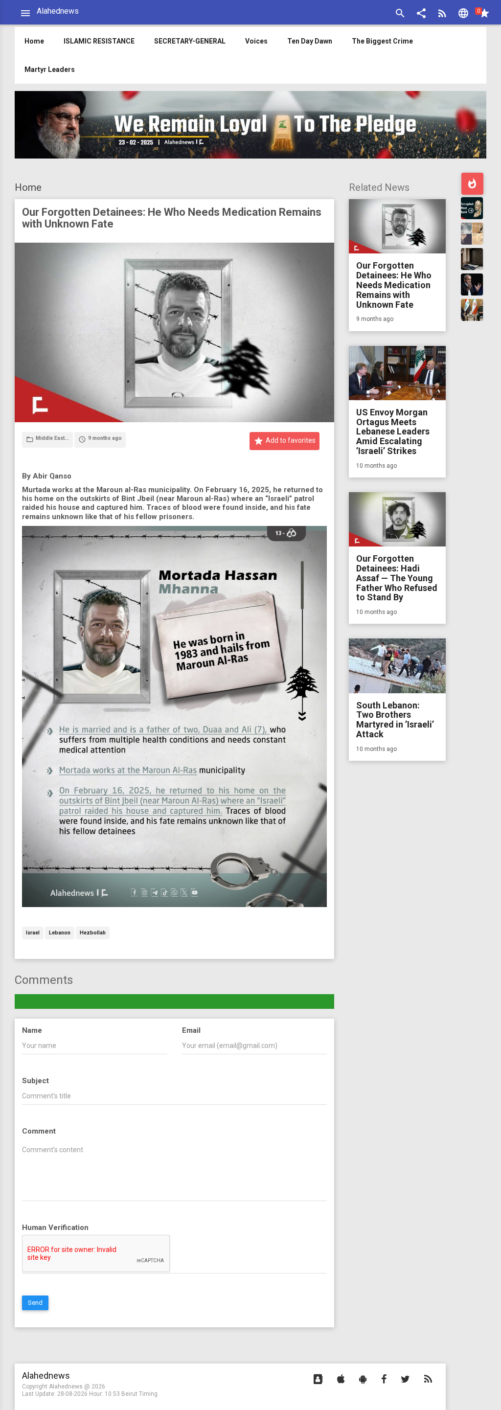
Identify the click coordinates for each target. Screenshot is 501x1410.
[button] (421, 14)
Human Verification (55, 1227)
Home (28, 187)
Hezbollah (93, 933)
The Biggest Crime (382, 41)
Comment (39, 1131)
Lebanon (59, 933)
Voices (256, 41)
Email (191, 1030)
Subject (35, 1080)
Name (32, 1030)
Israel (33, 933)
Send (35, 1302)
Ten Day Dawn (309, 41)
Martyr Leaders (49, 69)
